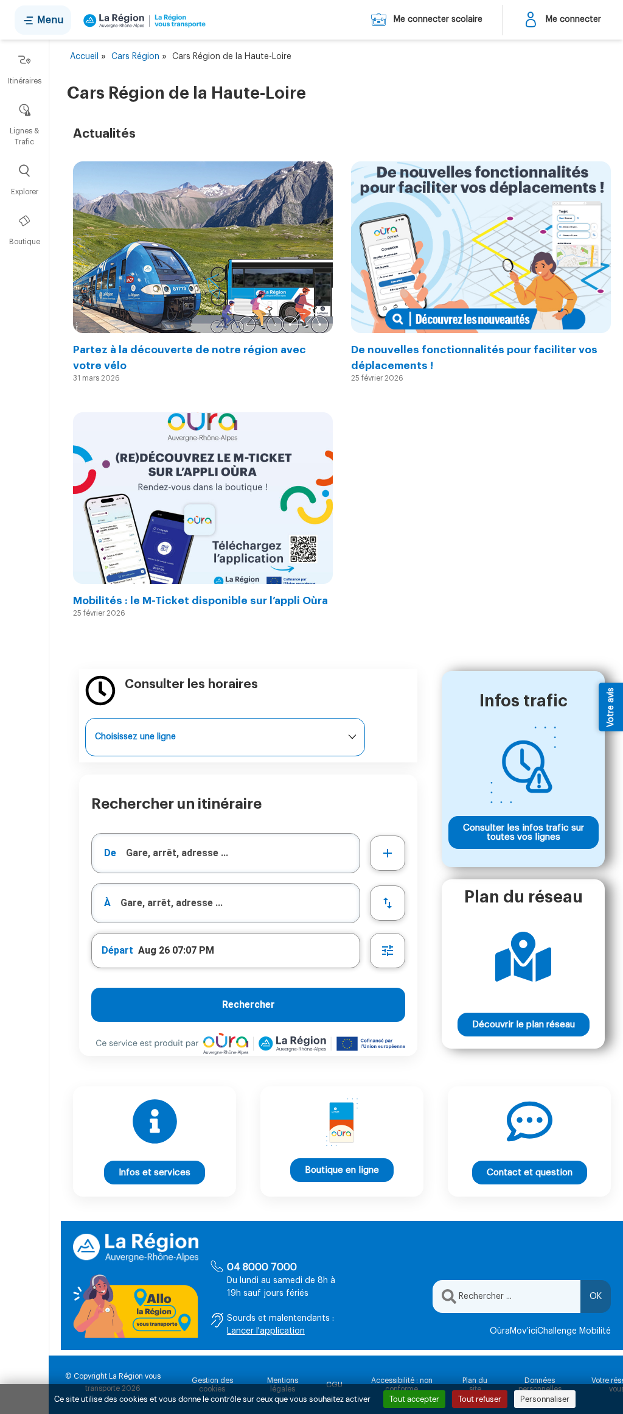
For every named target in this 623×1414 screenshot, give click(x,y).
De (110, 853)
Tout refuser (479, 1399)
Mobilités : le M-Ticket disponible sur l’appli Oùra (200, 601)
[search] (243, 853)
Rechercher (248, 1004)
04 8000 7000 (262, 1267)
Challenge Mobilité (574, 1331)
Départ (117, 950)
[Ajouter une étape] (387, 853)
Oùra (500, 1331)
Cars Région (135, 56)
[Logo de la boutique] (142, 20)
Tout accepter (414, 1399)
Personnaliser (544, 1399)
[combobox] (225, 853)
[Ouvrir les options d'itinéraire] (387, 950)
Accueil (84, 56)
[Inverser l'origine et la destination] (387, 903)
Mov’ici (523, 1331)
